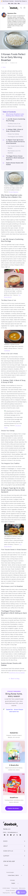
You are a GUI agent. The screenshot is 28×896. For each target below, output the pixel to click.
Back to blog (15, 678)
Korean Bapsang (13, 192)
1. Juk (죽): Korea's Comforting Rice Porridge (15, 119)
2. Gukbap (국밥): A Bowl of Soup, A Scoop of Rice (14, 130)
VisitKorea (7, 350)
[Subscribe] (23, 865)
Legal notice (14, 892)
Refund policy (22, 888)
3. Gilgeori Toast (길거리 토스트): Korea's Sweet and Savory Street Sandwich (15, 141)
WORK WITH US (8, 851)
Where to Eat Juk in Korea (15, 126)
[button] (3, 7)
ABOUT (5, 846)
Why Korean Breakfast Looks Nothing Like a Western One (15, 115)
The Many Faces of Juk (14, 123)
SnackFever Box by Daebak (16, 672)
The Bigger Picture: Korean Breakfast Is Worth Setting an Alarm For (15, 157)
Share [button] (4, 67)
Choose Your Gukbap (13, 134)
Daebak (8, 888)
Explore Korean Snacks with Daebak (14, 163)
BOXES (5, 841)
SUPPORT (6, 856)
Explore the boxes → (14, 808)
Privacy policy (15, 888)
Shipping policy (6, 892)
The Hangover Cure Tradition (15, 136)
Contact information (10, 890)
